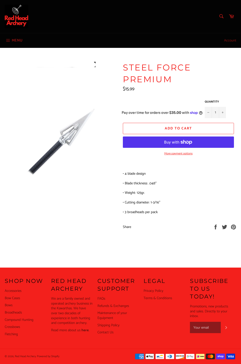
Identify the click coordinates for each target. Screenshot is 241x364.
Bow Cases (12, 298)
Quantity (212, 102)
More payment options (178, 154)
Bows (8, 305)
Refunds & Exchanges (113, 306)
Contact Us (105, 332)
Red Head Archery (25, 356)
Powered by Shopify (48, 356)
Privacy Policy (153, 291)
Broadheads (13, 312)
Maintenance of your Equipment (112, 315)
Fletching (11, 334)
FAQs (101, 299)
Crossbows (12, 327)
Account (230, 40)
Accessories (13, 291)
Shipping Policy (108, 325)
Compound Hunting (19, 320)
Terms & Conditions (158, 298)
